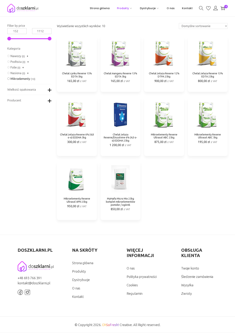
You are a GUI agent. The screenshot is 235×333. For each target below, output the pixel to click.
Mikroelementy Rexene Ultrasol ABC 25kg (164, 136)
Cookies (132, 285)
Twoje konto (190, 268)
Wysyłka (187, 285)
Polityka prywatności (142, 276)
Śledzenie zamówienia (197, 276)
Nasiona (15, 73)
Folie (13, 67)
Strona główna (82, 263)
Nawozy (15, 56)
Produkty (79, 271)
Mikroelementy (20, 78)
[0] (222, 8)
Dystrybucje (81, 280)
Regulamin (134, 293)
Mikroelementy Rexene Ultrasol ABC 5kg (207, 136)
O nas (76, 288)
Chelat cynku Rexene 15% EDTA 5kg (77, 75)
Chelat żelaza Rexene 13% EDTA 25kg (207, 75)
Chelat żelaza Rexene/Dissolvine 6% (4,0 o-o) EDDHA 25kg (120, 137)
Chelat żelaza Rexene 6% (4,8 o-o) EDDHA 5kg (77, 136)
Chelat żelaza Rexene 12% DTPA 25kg (164, 75)
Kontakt (78, 296)
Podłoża (16, 61)
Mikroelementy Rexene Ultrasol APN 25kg (77, 200)
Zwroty (186, 293)
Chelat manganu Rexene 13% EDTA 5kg (120, 75)
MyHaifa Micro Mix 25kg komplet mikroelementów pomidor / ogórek (120, 201)
